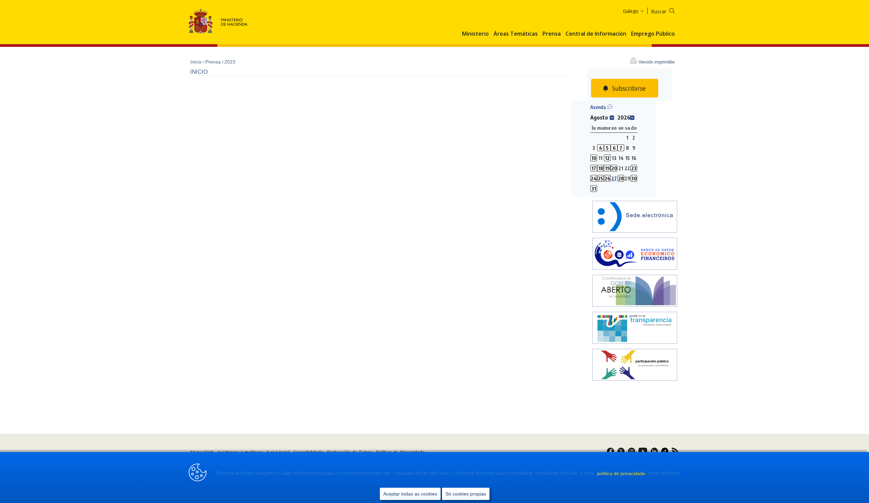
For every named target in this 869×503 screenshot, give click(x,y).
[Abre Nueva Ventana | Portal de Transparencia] (634, 328)
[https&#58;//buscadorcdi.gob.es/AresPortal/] (634, 254)
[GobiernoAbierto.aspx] (634, 291)
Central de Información (596, 34)
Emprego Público (653, 34)
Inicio (196, 62)
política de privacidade (622, 473)
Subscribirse (629, 88)
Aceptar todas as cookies (410, 494)
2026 (623, 117)
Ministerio (475, 34)
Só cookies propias (465, 494)
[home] (634, 217)
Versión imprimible (656, 62)
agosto (599, 117)
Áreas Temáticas (516, 34)
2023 (229, 62)
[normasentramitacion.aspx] (634, 365)
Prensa (551, 34)
